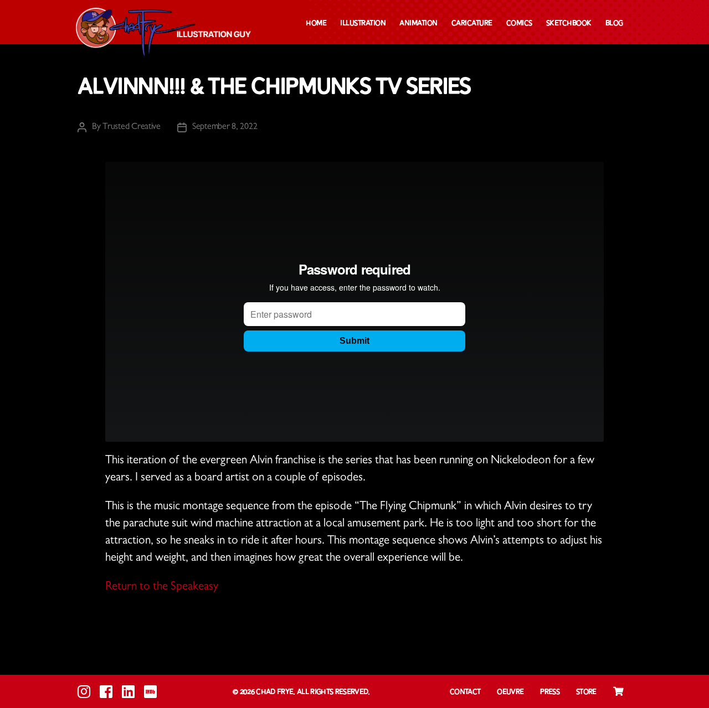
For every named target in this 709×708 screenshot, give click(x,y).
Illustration (363, 23)
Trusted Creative (131, 127)
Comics (519, 23)
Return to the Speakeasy (161, 587)
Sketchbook (569, 23)
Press (549, 692)
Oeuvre (510, 692)
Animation (418, 23)
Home (316, 23)
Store (586, 692)
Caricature (471, 23)
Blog (614, 23)
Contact (465, 692)
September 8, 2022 (224, 127)
